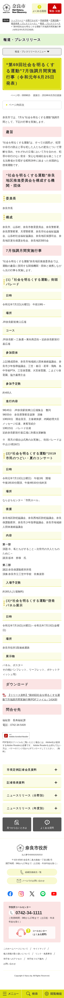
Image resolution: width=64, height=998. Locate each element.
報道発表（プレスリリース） (24, 23)
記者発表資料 (16, 782)
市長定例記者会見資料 (22, 769)
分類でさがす (32, 20)
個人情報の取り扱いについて (16, 954)
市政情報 (44, 20)
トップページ (17, 20)
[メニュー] (10, 993)
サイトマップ (39, 949)
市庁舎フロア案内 (35, 959)
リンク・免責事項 (43, 954)
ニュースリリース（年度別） (26, 808)
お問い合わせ (9, 964)
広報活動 (55, 20)
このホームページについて (15, 949)
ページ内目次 (16, 104)
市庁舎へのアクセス (12, 959)
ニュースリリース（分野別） (26, 795)
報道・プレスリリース (50, 23)
